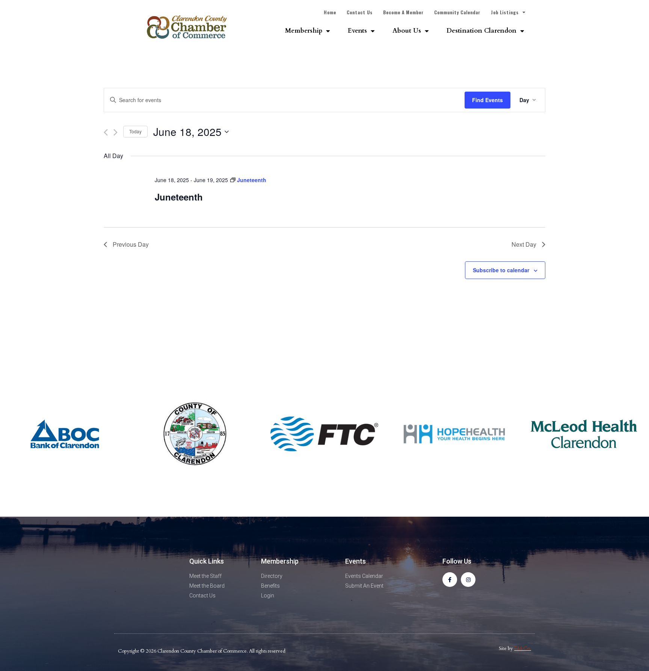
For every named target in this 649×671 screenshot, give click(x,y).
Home (330, 12)
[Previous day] (106, 132)
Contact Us (360, 12)
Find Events (487, 100)
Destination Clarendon (481, 30)
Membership (303, 30)
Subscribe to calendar (501, 270)
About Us (406, 30)
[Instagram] (468, 579)
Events (357, 30)
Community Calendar (457, 12)
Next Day (524, 244)
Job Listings (505, 12)
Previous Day (131, 244)
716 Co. (522, 648)
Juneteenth (179, 196)
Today (135, 131)
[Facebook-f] (449, 579)
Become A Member (403, 12)
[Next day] (115, 132)
